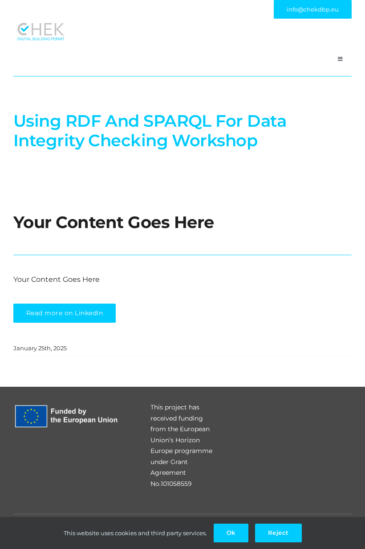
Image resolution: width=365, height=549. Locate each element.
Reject (278, 532)
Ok (231, 532)
